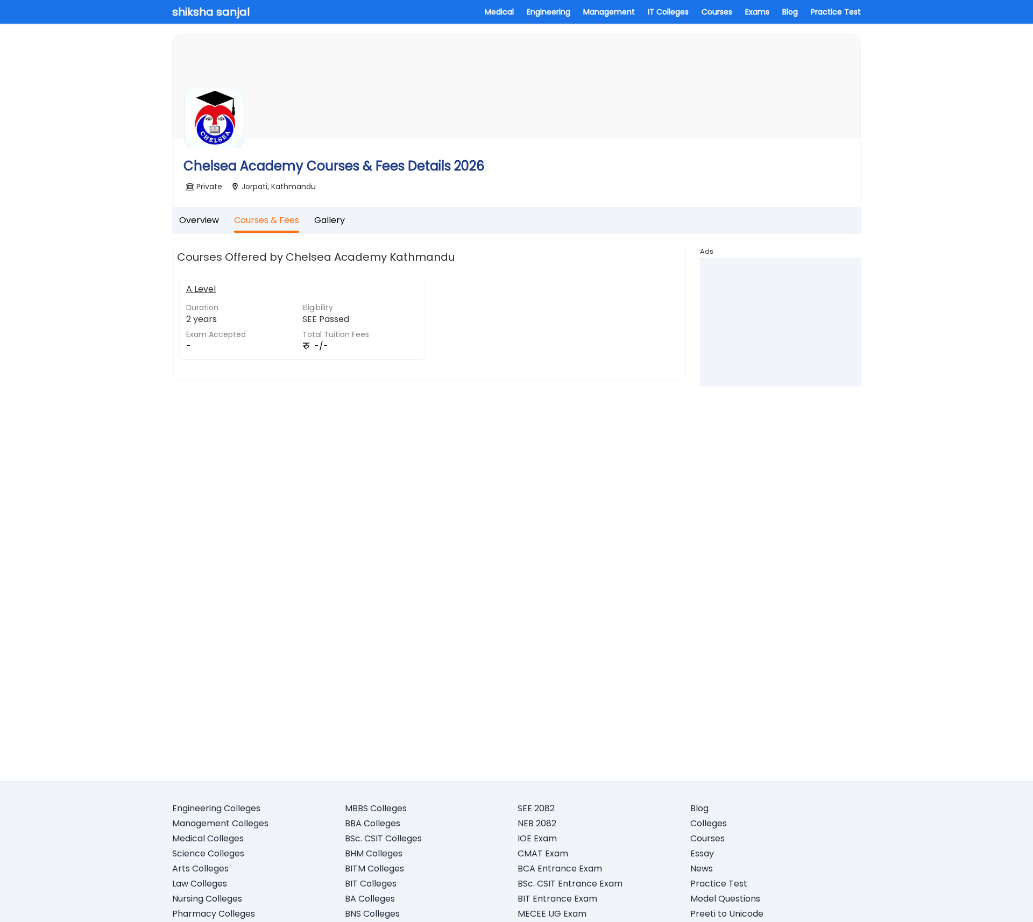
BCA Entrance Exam (560, 868)
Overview (199, 220)
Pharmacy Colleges (213, 913)
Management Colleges (220, 823)
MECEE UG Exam (552, 913)
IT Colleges (668, 11)
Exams (757, 11)
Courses (717, 11)
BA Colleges (370, 898)
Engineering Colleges (216, 808)
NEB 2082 (537, 823)
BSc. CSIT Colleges (383, 838)
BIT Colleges (371, 883)
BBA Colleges (372, 823)
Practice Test (836, 11)
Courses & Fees (266, 220)
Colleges (708, 823)
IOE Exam (537, 838)
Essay (702, 853)
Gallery (329, 220)
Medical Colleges (208, 838)
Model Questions (725, 898)
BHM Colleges (373, 853)
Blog (790, 11)
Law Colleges (199, 883)
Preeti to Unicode (726, 913)
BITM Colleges (374, 868)
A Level (201, 289)
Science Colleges (208, 853)
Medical (499, 11)
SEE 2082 (536, 808)
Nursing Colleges (207, 898)
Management (609, 11)
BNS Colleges (372, 913)
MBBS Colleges (376, 808)
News (701, 868)
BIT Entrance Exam (557, 898)
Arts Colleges (200, 868)
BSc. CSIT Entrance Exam (570, 883)
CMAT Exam (543, 853)
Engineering (548, 11)
